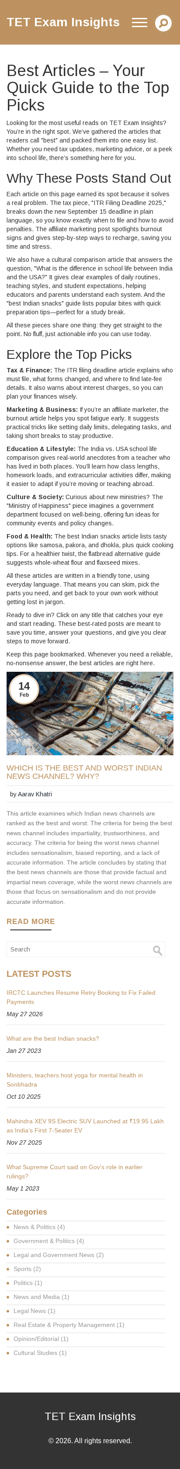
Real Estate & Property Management (69, 1324)
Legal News (34, 1310)
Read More (31, 921)
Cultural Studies (40, 1352)
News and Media (41, 1296)
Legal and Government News (59, 1254)
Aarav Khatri (35, 794)
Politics (28, 1282)
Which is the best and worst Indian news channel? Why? (84, 772)
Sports (27, 1268)
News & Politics (39, 1226)
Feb (24, 695)
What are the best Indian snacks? (53, 1038)
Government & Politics (49, 1240)
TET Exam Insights (90, 1416)
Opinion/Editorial (41, 1338)
